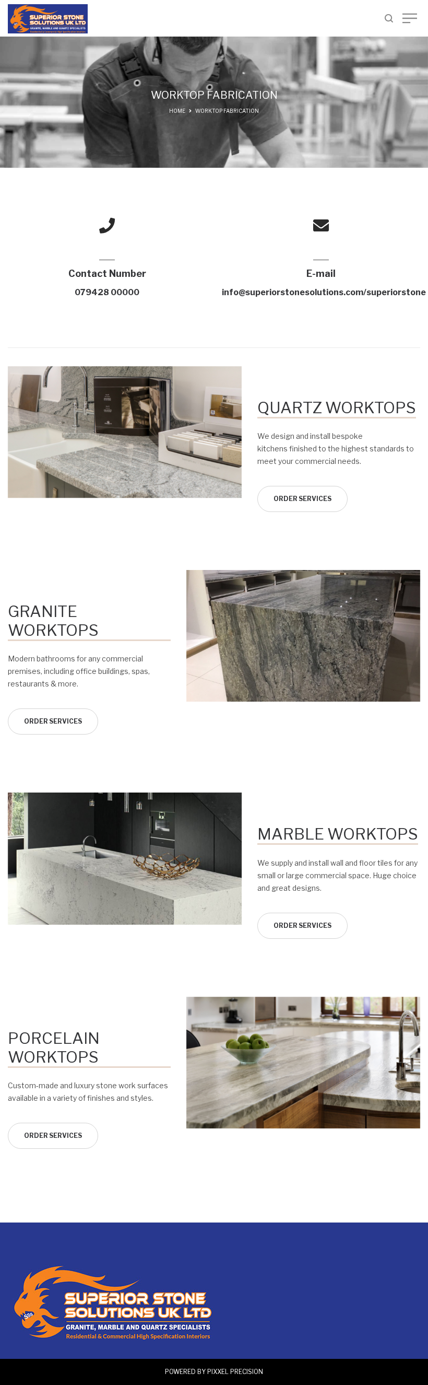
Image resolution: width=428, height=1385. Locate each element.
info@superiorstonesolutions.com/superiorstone (324, 292)
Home (177, 111)
